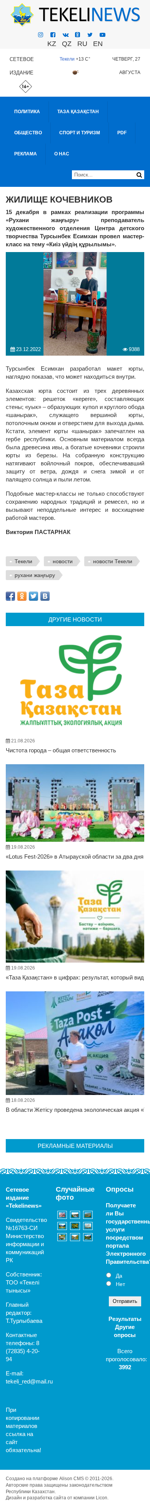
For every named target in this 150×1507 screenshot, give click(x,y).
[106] (75, 1215)
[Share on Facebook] (10, 596)
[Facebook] (52, 34)
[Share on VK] (45, 596)
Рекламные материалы (75, 1146)
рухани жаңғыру (35, 575)
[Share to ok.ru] (22, 596)
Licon (101, 1497)
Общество (28, 132)
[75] (75, 1226)
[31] (62, 1226)
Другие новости (75, 619)
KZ (51, 44)
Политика (27, 111)
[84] (88, 1215)
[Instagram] (40, 34)
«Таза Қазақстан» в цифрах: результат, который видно (78, 977)
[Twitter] (90, 34)
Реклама (25, 154)
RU (82, 44)
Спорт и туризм (79, 132)
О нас (61, 154)
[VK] (66, 34)
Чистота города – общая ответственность (61, 750)
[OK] (77, 34)
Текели (67, 59)
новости (63, 561)
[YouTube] (102, 34)
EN (98, 44)
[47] (88, 1226)
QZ (67, 44)
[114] (62, 1237)
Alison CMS (71, 1478)
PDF (122, 132)
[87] (88, 1237)
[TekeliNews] (75, 14)
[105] (75, 1237)
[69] (62, 1215)
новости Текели (112, 561)
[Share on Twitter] (33, 596)
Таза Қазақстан (78, 111)
